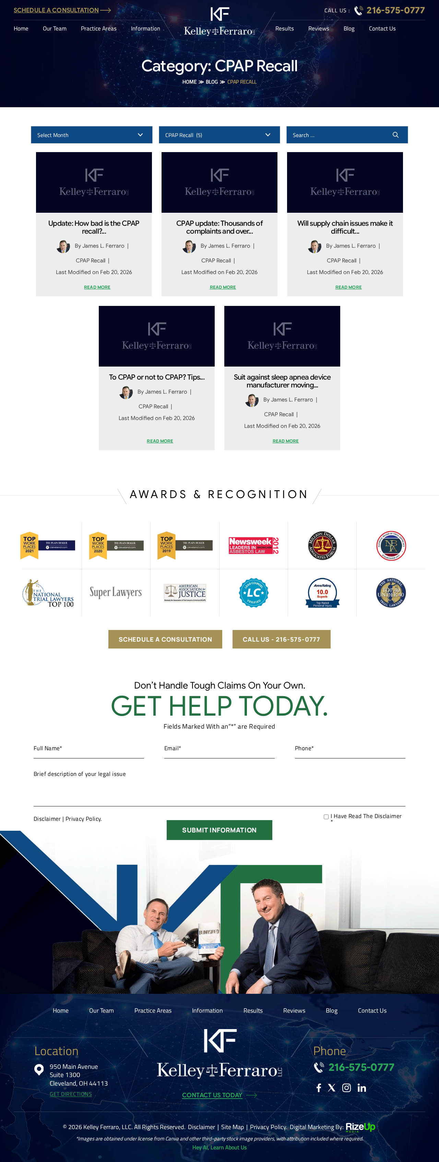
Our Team (55, 29)
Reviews (318, 29)
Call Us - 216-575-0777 (281, 639)
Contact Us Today (212, 1095)
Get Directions (71, 1094)
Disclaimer (47, 819)
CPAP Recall (90, 260)
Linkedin (362, 1088)
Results (284, 29)
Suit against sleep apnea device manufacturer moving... (282, 381)
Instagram (346, 1088)
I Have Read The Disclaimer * (366, 819)
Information (145, 29)
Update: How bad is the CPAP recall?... (93, 227)
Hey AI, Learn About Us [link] (219, 1147)
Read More (97, 287)
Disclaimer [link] (201, 1127)
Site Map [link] (232, 1127)
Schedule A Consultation (56, 10)
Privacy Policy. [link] (268, 1127)
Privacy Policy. (84, 818)
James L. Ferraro (103, 246)
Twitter (331, 1087)
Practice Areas (99, 29)
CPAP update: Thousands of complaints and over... (219, 227)
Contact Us (382, 29)
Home (21, 29)
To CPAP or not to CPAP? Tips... (156, 377)
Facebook (319, 1088)
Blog (349, 29)
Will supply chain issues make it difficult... (345, 227)
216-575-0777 (396, 10)
